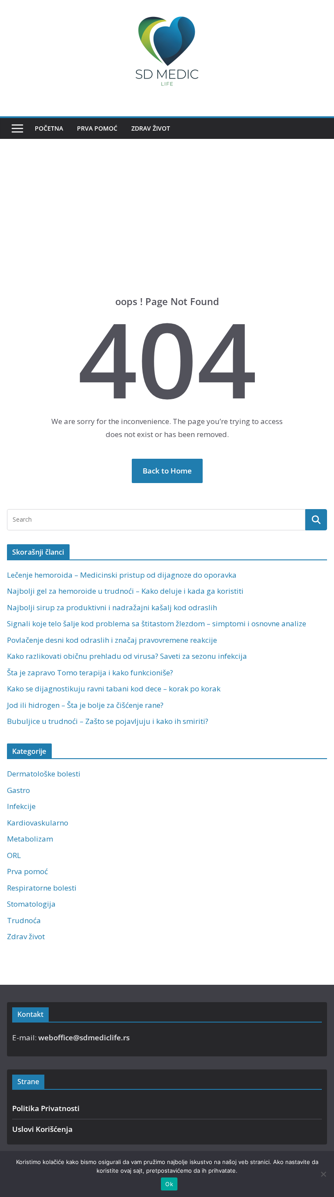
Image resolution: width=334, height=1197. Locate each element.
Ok (169, 1184)
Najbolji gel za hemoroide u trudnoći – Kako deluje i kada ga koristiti (125, 591)
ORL (14, 855)
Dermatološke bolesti (43, 774)
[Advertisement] (167, 230)
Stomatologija (31, 904)
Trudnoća (24, 920)
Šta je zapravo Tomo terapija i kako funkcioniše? (90, 672)
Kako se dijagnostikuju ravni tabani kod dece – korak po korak (113, 689)
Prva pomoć (97, 128)
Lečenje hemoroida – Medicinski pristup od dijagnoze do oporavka (122, 575)
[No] (323, 1174)
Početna (49, 128)
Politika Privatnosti (46, 1108)
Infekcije (21, 806)
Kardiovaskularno (37, 823)
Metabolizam (30, 839)
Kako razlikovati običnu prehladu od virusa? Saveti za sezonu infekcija (127, 656)
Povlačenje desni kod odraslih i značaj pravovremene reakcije (112, 640)
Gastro (18, 790)
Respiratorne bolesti (42, 888)
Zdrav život (150, 128)
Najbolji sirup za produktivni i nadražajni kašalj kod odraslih (112, 607)
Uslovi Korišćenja (42, 1129)
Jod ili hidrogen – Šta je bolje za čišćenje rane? (85, 705)
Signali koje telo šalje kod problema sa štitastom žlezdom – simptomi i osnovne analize (156, 623)
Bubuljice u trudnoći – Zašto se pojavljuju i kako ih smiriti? (107, 721)
